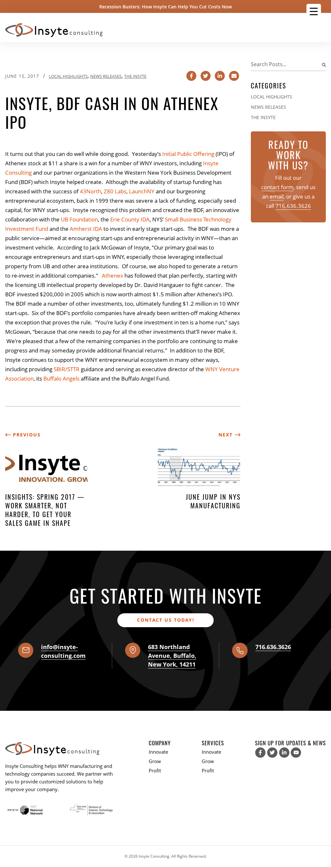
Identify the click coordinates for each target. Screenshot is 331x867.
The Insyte (135, 76)
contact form (277, 187)
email (276, 196)
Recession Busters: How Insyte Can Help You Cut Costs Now (165, 7)
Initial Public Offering (188, 154)
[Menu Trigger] (313, 11)
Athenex (112, 275)
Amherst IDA (86, 228)
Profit (155, 770)
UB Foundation (79, 219)
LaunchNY (142, 191)
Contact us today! (165, 620)
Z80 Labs (115, 191)
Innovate (158, 752)
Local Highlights (68, 76)
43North (90, 191)
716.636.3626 (293, 205)
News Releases (106, 76)
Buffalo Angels (61, 378)
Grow (155, 761)
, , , (172, 655)
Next (227, 435)
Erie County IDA (130, 219)
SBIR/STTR (67, 369)
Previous (26, 435)
